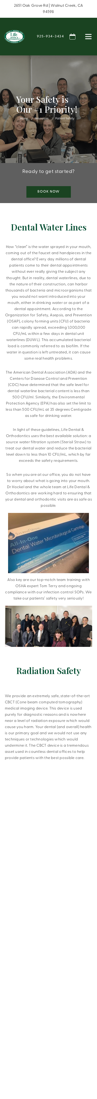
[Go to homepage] (14, 36)
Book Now (48, 191)
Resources (41, 118)
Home (24, 118)
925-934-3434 (50, 36)
